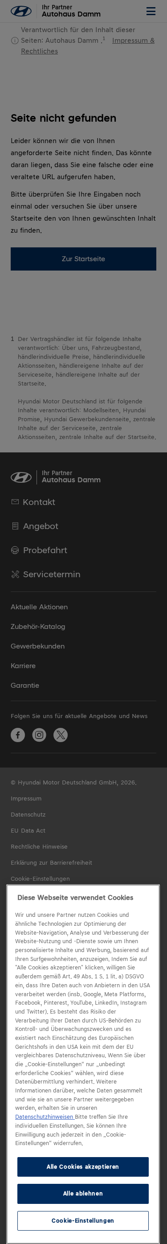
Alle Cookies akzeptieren (83, 1166)
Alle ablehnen (83, 1193)
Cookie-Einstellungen (83, 1220)
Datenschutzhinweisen (45, 1117)
